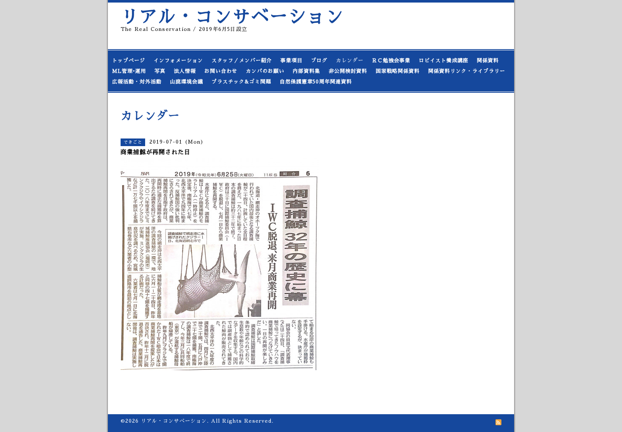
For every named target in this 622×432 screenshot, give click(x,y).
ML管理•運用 (129, 71)
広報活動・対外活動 (137, 81)
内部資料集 (306, 71)
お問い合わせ (220, 71)
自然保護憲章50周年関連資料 (316, 81)
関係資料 (488, 60)
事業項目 (292, 60)
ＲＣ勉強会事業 (391, 60)
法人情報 (185, 71)
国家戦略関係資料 (398, 71)
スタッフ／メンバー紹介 (242, 60)
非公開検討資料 (348, 71)
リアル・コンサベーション (232, 17)
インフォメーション (178, 60)
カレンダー (349, 60)
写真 (159, 71)
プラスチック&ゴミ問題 (241, 81)
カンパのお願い (265, 71)
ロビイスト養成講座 (443, 60)
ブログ (319, 60)
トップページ (128, 60)
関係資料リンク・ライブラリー (466, 71)
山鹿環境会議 (186, 81)
